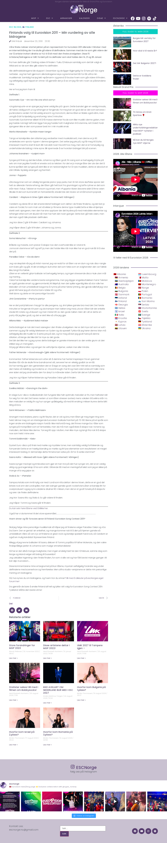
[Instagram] (144, 18)
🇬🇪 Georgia (121, 304)
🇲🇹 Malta (143, 277)
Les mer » (13, 658)
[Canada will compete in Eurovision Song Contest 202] (52, 801)
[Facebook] (133, 18)
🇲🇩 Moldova (145, 281)
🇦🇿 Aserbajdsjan (124, 281)
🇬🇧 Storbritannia (147, 308)
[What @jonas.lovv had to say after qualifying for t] (136, 801)
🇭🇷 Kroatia (121, 318)
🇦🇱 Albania (120, 274)
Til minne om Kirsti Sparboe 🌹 (142, 114)
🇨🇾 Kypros (120, 321)
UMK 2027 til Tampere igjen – (90, 647)
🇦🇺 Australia (122, 284)
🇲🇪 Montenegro (147, 284)
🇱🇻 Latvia (120, 325)
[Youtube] (138, 18)
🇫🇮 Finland (28, 27)
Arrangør (66, 18)
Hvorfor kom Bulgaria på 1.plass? (91, 688)
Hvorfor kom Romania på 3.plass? (58, 733)
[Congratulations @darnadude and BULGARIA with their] (73, 801)
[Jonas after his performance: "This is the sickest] (94, 801)
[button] (12, 610)
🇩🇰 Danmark (122, 294)
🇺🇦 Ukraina (144, 328)
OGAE (100, 18)
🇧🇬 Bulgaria (121, 291)
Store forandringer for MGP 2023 (22, 647)
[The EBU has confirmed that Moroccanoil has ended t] (10, 801)
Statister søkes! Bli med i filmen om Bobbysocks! (23, 688)
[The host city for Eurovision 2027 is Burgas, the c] (31, 801)
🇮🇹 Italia (119, 314)
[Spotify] (149, 18)
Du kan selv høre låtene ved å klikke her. (28, 508)
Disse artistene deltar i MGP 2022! (56, 647)
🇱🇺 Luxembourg (147, 274)
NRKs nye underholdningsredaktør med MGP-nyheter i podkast (145, 129)
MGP (33, 18)
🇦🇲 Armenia (121, 277)
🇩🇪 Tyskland (145, 321)
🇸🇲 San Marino (146, 301)
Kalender (84, 18)
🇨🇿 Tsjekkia (144, 318)
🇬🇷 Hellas (120, 308)
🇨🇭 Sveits (143, 311)
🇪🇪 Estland (121, 297)
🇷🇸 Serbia (143, 304)
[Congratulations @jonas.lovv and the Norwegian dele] (157, 801)
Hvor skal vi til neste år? (145, 50)
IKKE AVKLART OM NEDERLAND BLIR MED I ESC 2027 (58, 689)
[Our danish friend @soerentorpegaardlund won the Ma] (115, 801)
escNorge (119, 18)
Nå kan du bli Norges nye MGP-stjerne (143, 141)
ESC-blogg (15, 27)
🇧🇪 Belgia (120, 287)
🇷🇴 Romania (145, 297)
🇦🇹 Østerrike (145, 325)
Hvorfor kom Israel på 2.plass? (21, 733)
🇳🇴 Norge (143, 287)
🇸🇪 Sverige (144, 314)
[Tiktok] (155, 18)
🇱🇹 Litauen (121, 328)
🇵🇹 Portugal (145, 294)
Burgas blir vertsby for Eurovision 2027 (144, 40)
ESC (48, 18)
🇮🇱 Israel (120, 311)
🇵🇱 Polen (143, 291)
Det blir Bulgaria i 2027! (144, 63)
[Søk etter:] (83, 828)
